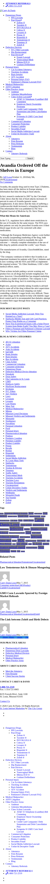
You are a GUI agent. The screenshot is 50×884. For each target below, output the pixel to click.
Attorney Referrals (19, 866)
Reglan (9, 450)
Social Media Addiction (16, 458)
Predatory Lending (14, 438)
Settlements (11, 455)
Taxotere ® (22, 738)
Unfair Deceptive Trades (16, 488)
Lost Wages (11, 404)
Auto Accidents (12, 349)
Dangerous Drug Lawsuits (17, 650)
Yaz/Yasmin (11, 497)
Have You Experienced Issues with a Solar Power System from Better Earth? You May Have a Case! (28, 325)
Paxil (8, 428)
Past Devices (16, 767)
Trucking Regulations (15, 483)
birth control (38, 513)
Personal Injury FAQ (20, 792)
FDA (28, 532)
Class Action (11, 362)
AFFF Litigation (13, 799)
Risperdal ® (22, 750)
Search (30, 158)
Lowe (14, 541)
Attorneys (15, 851)
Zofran (9, 500)
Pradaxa (9, 436)
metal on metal (30, 541)
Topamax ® (22, 755)
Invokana (10, 389)
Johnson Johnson (9, 536)
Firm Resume (11, 674)
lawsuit (36, 536)
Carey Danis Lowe (8, 583)
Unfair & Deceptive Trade (22, 846)
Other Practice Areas (15, 660)
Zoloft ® (20, 757)
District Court (38, 529)
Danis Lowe (4, 529)
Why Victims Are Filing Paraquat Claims (23, 331)
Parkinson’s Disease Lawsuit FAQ (26, 794)
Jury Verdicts (11, 394)
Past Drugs (16, 733)
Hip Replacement (18, 765)
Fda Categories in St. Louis (17, 379)
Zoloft (8, 502)
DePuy (27, 529)
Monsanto (10, 418)
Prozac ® (21, 747)
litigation (5, 540)
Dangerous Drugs (13, 369)
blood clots (23, 516)
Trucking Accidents (14, 478)
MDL (21, 540)
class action (26, 524)
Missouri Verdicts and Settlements (20, 416)
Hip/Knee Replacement (16, 386)
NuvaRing (10, 423)
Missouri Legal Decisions (17, 413)
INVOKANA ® (24, 740)
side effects (22, 543)
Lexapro (9, 401)
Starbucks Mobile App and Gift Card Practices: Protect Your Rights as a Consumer (26, 320)
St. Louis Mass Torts (15, 460)
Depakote (10, 374)
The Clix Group (35, 708)
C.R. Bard (14, 521)
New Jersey (41, 541)
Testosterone (11, 465)
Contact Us (5, 701)
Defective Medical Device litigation (21, 371)
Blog (13, 861)
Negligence (11, 421)
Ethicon (4, 532)
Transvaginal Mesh (14, 475)
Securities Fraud (18, 841)
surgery (46, 544)
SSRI (30, 544)
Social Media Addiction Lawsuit (25, 844)
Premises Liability (13, 441)
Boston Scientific (34, 516)
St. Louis (37, 543)
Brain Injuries (12, 354)
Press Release (6, 544)
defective (16, 529)
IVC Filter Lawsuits (20, 762)
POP (48, 541)
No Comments (6, 182)
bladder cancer (12, 516)
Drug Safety (11, 376)
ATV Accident (17, 789)
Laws (8, 396)
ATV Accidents (12, 347)
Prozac (9, 446)
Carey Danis (28, 520)
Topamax (10, 470)
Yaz (18, 551)
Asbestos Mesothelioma (21, 807)
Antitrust (15, 804)
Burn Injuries (11, 357)
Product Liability (13, 443)
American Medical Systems (16, 513)
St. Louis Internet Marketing (12, 708)
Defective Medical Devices (17, 653)
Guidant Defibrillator (26, 777)
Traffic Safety (12, 473)
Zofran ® (21, 735)
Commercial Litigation (15, 364)
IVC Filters (10, 391)
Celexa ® (21, 743)
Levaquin (10, 399)
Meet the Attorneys (14, 671)
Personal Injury (12, 431)
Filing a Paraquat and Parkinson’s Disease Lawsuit (28, 328)
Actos (8, 344)
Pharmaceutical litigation (16, 433)
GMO (8, 381)
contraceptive (38, 525)
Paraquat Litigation (14, 426)
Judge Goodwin (25, 537)
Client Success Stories (15, 676)
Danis (47, 525)
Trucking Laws (12, 480)
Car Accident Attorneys (21, 782)
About (8, 849)
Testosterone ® (23, 752)
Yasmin (13, 551)
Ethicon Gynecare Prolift (17, 533)
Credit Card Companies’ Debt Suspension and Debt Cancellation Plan (32, 824)
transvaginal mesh (12, 547)
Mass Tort (10, 406)
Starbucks (10, 463)
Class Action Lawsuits (21, 809)
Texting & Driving (14, 468)
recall (14, 544)
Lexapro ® (21, 745)
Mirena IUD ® (23, 775)
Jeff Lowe (7, 177)
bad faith (9, 352)
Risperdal (10, 453)
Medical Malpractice (14, 408)
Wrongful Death (13, 495)
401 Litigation (13, 342)
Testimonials (16, 859)
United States (31, 548)
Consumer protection (15, 366)
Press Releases (17, 856)
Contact (9, 864)
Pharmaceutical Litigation (17, 648)
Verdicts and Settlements (16, 490)
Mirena (9, 411)
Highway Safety (13, 384)
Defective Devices (14, 760)
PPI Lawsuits (17, 730)
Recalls (9, 448)
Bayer (31, 513)
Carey (20, 520)
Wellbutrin (10, 492)
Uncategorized (10, 179)
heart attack (36, 533)
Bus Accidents (12, 359)
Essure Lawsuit (23, 770)
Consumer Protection (20, 836)
